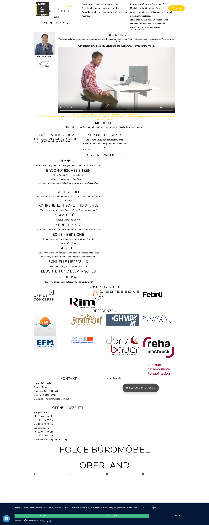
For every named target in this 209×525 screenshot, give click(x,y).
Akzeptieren (110, 515)
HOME (69, 6)
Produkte (81, 6)
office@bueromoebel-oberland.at (55, 399)
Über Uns (95, 6)
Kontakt (138, 6)
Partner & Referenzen (117, 6)
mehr (177, 515)
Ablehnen (43, 515)
